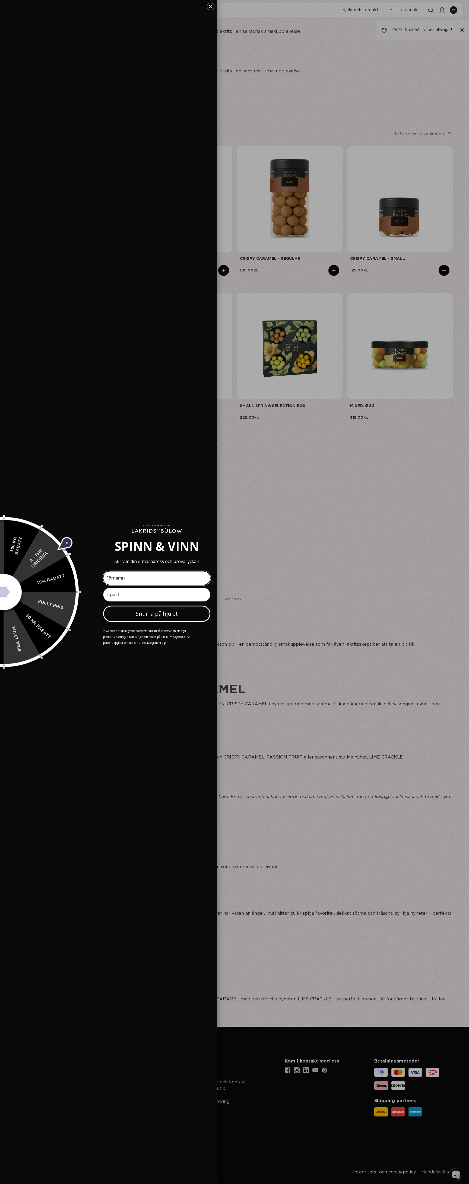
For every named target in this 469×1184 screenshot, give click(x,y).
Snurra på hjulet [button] (157, 613)
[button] (210, 6)
